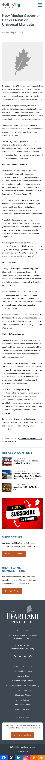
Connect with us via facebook (14, 656)
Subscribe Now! (11, 591)
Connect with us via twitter (20, 656)
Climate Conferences (22, 690)
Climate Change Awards (22, 681)
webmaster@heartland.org (22, 649)
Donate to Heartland (13, 554)
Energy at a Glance (22, 705)
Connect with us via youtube (25, 656)
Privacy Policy (22, 752)
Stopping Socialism (22, 710)
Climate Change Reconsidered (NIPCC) (22, 686)
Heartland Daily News (23, 671)
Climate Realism (22, 700)
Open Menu (40, 5)
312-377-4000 (22, 645)
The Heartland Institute (12, 5)
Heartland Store (22, 676)
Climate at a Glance (22, 695)
